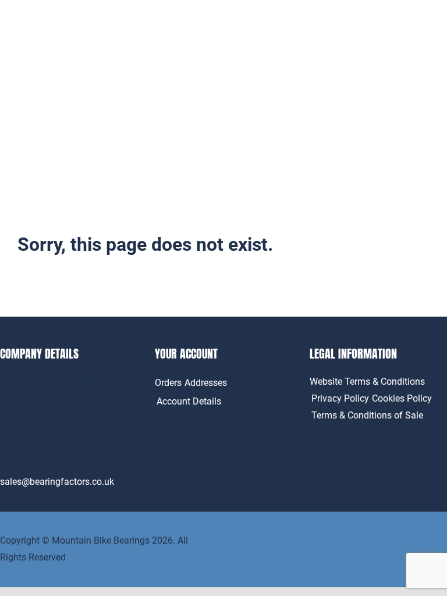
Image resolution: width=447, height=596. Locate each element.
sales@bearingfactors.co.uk (57, 481)
